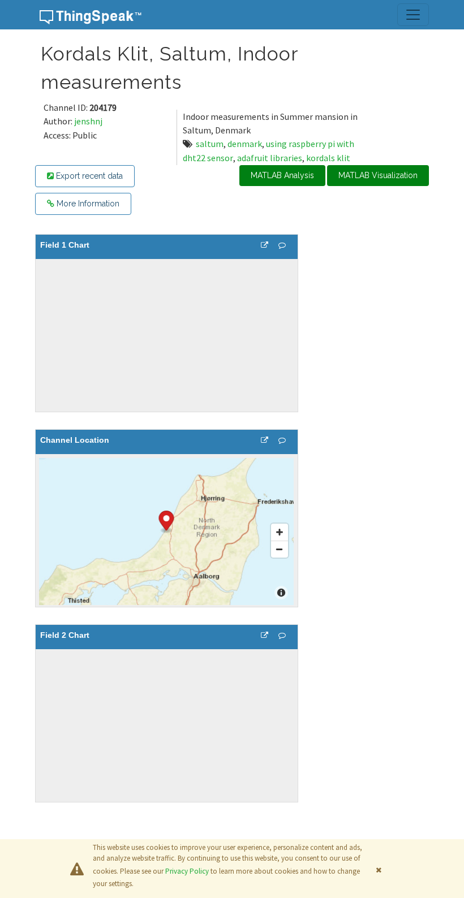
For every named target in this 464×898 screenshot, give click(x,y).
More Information (86, 203)
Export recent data (88, 175)
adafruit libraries (269, 157)
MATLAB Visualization (378, 175)
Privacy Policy (187, 871)
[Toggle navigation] (413, 14)
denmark (244, 143)
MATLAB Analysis (282, 175)
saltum (210, 143)
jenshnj (88, 121)
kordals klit (328, 157)
